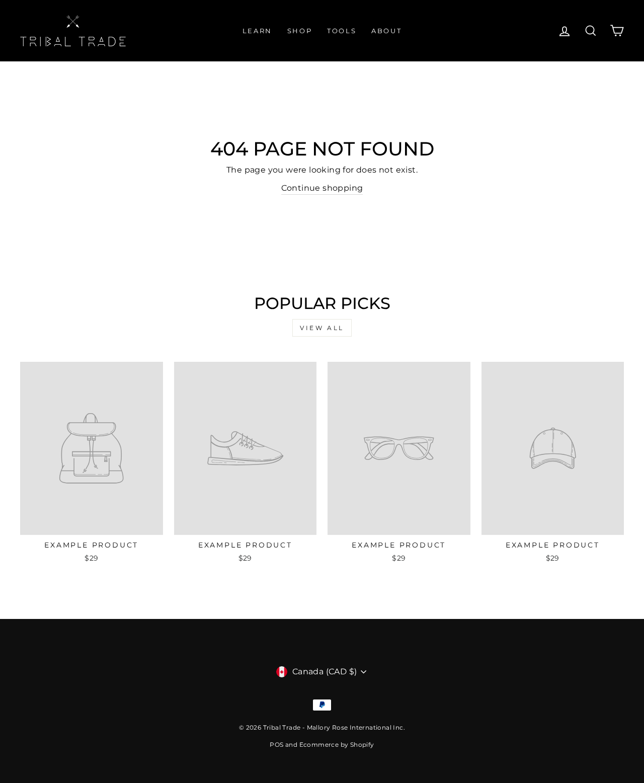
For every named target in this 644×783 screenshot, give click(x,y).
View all (322, 328)
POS (276, 744)
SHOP (299, 31)
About (386, 31)
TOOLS (341, 31)
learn (257, 31)
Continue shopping (322, 188)
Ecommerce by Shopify (336, 744)
